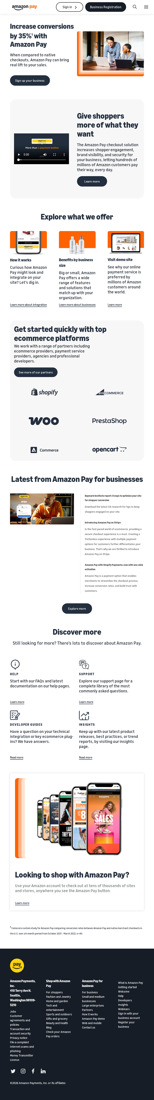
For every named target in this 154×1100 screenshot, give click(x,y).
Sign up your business (30, 80)
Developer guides (26, 725)
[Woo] (44, 421)
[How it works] (28, 243)
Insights (87, 725)
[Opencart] (109, 450)
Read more (16, 757)
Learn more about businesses (77, 304)
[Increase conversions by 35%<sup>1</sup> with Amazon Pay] (110, 53)
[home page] (25, 7)
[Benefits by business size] (77, 243)
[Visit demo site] (126, 243)
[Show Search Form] (134, 7)
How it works (20, 260)
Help (14, 674)
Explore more (77, 608)
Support (86, 674)
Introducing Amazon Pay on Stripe (103, 522)
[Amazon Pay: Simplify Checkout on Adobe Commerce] (44, 450)
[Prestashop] (109, 421)
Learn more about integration (28, 304)
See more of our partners (36, 372)
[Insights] (84, 715)
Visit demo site (120, 259)
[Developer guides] (15, 715)
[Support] (84, 665)
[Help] (15, 665)
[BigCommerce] (109, 392)
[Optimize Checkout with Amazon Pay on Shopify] (44, 392)
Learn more (92, 181)
